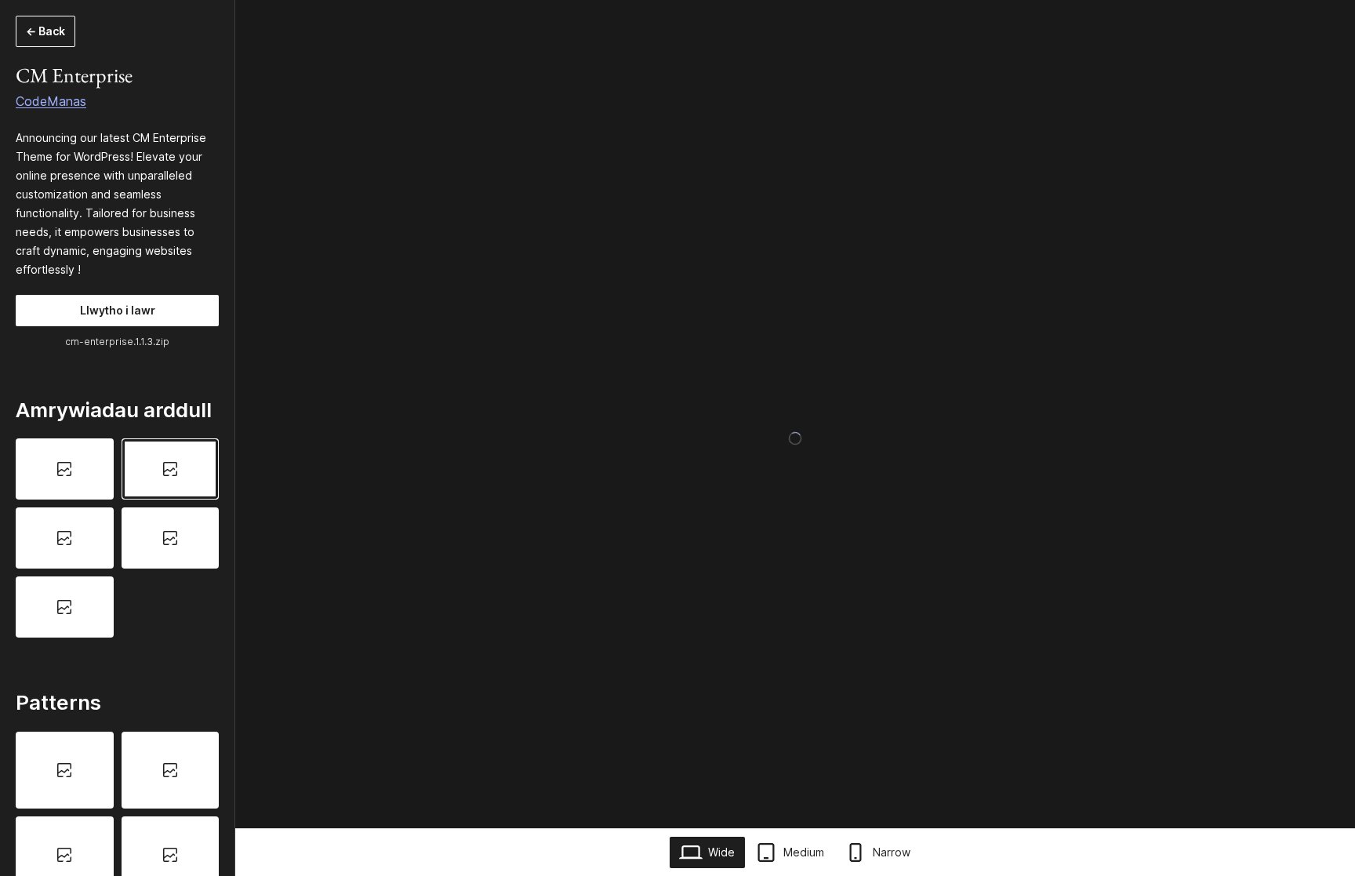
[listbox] (117, 537)
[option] (65, 469)
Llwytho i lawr (117, 310)
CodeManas (51, 101)
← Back (45, 31)
